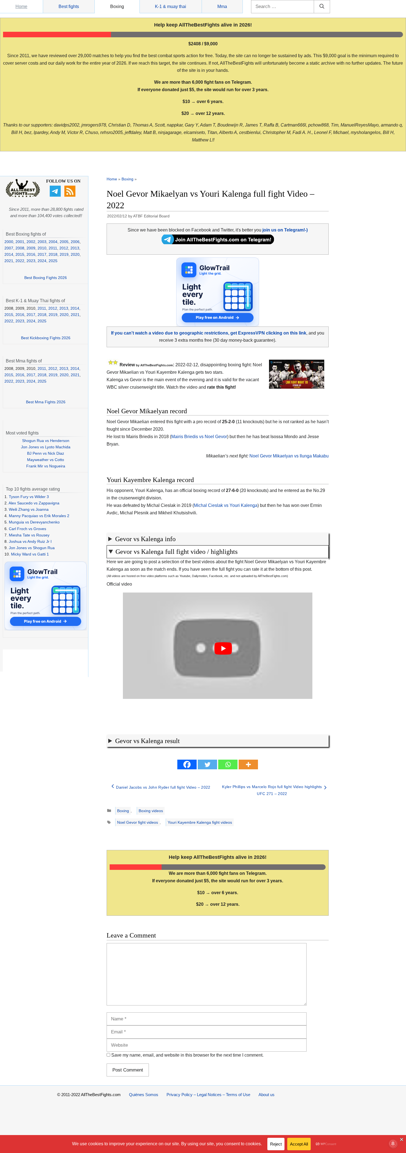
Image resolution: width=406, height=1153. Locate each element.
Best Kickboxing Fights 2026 (45, 338)
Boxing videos (151, 811)
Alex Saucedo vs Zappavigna (34, 503)
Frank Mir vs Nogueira (45, 466)
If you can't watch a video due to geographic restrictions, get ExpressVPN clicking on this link (208, 333)
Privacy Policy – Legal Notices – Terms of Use (208, 1094)
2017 (42, 254)
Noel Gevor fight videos (137, 822)
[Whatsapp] (228, 764)
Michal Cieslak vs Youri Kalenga (225, 505)
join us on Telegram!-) (285, 230)
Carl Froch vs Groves (27, 529)
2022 (19, 261)
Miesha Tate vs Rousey (29, 535)
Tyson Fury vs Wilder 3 (29, 496)
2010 (42, 248)
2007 (8, 248)
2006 (75, 241)
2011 (53, 248)
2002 (31, 241)
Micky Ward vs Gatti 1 (30, 554)
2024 (42, 261)
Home (21, 6)
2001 (19, 241)
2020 (75, 254)
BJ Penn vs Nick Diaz (45, 453)
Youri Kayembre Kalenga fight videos (200, 822)
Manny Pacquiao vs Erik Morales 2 (39, 516)
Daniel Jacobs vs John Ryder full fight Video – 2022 (163, 787)
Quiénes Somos (143, 1094)
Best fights (69, 6)
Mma (222, 6)
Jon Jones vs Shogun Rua (32, 548)
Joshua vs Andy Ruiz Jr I (30, 541)
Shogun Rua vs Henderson (45, 440)
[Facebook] (187, 764)
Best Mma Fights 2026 (45, 402)
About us (267, 1094)
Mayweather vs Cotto (45, 459)
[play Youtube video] (223, 649)
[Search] (322, 6)
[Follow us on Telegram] (56, 195)
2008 (19, 248)
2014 (8, 254)
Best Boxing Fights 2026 (45, 277)
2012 (63, 248)
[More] (248, 764)
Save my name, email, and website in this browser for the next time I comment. (187, 1055)
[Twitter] (207, 764)
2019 (64, 254)
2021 (8, 261)
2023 (31, 261)
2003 (42, 241)
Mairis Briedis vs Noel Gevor (199, 436)
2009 (31, 248)
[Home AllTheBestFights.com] (23, 196)
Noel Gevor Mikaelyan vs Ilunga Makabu (289, 456)
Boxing (117, 6)
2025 (53, 261)
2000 (8, 241)
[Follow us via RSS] (70, 195)
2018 (53, 254)
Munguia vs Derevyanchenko (34, 522)
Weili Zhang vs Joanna (29, 509)
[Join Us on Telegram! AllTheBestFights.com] (218, 242)
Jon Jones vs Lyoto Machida (45, 447)
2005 (64, 241)
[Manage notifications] (393, 1143)
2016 (31, 254)
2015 (19, 254)
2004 (53, 241)
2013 (74, 248)
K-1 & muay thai (170, 6)
